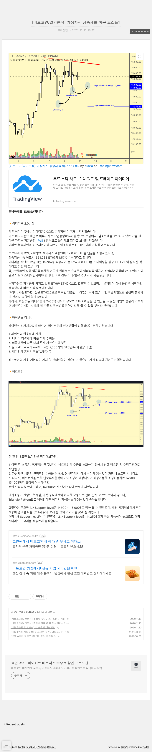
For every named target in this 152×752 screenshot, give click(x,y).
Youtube (41, 747)
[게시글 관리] (27, 596)
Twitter (21, 747)
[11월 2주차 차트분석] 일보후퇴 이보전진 (33, 627)
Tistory (124, 747)
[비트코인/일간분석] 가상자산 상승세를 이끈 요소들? (76, 22)
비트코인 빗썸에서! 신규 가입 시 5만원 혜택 (45, 568)
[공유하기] (22, 596)
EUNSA (30, 611)
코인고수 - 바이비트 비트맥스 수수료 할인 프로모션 (49, 663)
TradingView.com (110, 166)
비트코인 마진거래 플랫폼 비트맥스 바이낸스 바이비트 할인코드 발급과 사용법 (56, 668)
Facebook (31, 747)
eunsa (89, 166)
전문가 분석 (17, 611)
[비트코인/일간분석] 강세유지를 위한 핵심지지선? (38, 623)
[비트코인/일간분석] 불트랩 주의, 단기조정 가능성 (38, 618)
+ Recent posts (14, 724)
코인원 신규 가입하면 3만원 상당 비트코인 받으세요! (47, 546)
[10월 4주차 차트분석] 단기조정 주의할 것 (33, 636)
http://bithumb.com (24, 562)
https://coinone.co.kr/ (25, 535)
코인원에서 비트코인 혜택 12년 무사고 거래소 (46, 541)
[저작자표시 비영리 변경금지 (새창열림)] (52, 596)
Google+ (51, 747)
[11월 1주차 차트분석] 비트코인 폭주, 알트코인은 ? (38, 631)
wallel (146, 747)
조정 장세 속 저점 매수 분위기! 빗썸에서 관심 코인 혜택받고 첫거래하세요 (61, 573)
